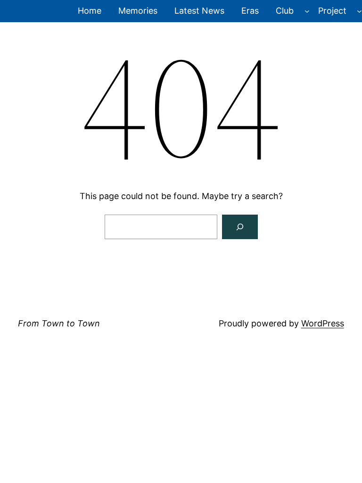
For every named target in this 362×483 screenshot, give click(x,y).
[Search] (240, 227)
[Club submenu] (307, 11)
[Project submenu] (359, 11)
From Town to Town (59, 323)
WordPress (322, 323)
